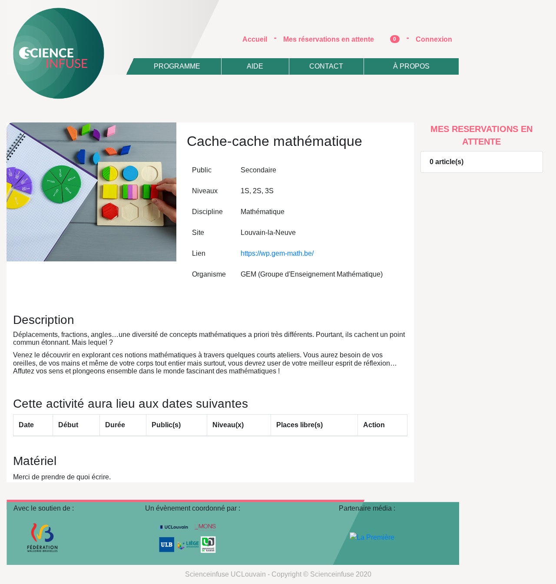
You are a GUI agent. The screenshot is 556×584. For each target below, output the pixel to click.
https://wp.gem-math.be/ (277, 253)
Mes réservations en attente (340, 39)
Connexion (434, 39)
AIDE (255, 66)
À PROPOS (411, 66)
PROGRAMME (177, 66)
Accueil (258, 39)
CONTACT (326, 66)
